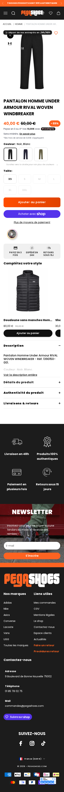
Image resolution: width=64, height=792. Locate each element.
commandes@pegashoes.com (24, 706)
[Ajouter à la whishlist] (56, 33)
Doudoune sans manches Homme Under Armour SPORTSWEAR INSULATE (28, 320)
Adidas (8, 602)
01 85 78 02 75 (13, 691)
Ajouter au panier (32, 202)
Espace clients (43, 633)
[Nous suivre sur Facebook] (20, 743)
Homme (19, 24)
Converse (9, 621)
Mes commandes (45, 602)
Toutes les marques (16, 645)
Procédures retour (46, 651)
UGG (6, 639)
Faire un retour (44, 645)
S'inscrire (32, 556)
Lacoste (8, 627)
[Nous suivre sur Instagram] (32, 743)
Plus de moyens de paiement (32, 222)
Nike (6, 609)
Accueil (7, 24)
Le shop (38, 621)
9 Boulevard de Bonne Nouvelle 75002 (28, 676)
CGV (36, 609)
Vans (7, 633)
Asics (7, 615)
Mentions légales (44, 615)
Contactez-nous (44, 627)
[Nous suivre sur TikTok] (43, 743)
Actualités (40, 639)
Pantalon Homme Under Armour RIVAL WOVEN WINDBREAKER (41, 24)
